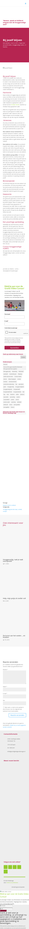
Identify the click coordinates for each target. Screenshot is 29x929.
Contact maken (18, 376)
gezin (5, 386)
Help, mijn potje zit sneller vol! (14, 598)
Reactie (5, 669)
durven (5, 379)
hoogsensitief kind (8, 392)
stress (10, 404)
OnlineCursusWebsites (12, 882)
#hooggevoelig (7, 371)
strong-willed (17, 404)
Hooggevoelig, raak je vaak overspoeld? (13, 560)
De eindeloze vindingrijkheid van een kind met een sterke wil (14, 802)
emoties (5, 381)
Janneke (8, 43)
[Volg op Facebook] (6, 867)
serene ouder (7, 402)
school (17, 399)
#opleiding (14, 371)
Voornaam (7, 314)
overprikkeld (6, 399)
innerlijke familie (15, 104)
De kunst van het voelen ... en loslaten (14, 636)
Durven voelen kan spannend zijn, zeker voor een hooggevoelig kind (13, 769)
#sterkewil (21, 371)
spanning (13, 402)
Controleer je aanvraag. (11, 328)
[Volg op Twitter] (10, 867)
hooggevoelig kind (8, 389)
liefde (17, 394)
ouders (18, 397)
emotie (19, 379)
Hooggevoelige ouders (18, 45)
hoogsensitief (17, 389)
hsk (23, 392)
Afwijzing (20, 374)
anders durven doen (8, 376)
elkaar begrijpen (12, 379)
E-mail (6, 321)
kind (8, 394)
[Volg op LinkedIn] (19, 867)
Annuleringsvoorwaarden (18, 887)
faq (16, 384)
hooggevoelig (11, 386)
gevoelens (21, 384)
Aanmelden (14, 348)
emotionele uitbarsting (9, 384)
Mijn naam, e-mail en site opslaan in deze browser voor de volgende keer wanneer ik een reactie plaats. (13, 709)
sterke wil (6, 404)
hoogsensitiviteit (17, 392)
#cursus (5, 364)
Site (4, 700)
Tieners (12, 407)
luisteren (22, 394)
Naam (5, 686)
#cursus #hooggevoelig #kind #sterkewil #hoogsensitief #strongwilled (13, 368)
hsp (4, 394)
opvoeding (12, 397)
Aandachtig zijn (12, 374)
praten (12, 399)
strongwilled (6, 407)
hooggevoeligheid (19, 386)
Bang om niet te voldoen (9, 505)
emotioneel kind (12, 381)
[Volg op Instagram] (15, 867)
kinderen (12, 394)
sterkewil (19, 402)
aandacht (6, 374)
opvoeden (6, 397)
